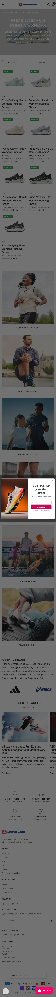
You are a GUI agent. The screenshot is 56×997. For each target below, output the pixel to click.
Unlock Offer (41, 507)
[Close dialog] (53, 480)
